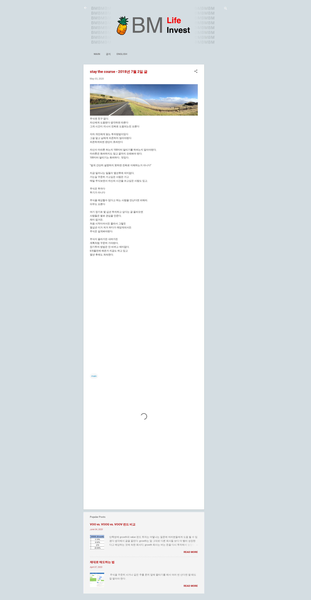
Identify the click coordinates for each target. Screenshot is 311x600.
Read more (191, 552)
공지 (108, 54)
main (97, 54)
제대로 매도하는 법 (102, 562)
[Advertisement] (217, 113)
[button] (196, 71)
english (122, 54)
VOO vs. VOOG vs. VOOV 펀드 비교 (112, 524)
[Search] (226, 9)
